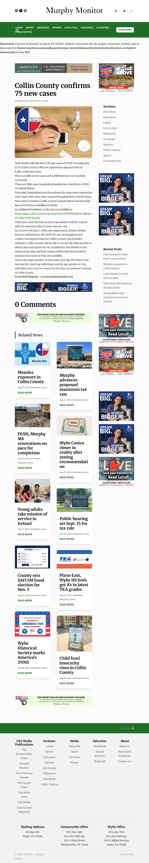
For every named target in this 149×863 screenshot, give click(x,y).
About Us (124, 746)
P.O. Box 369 (33, 832)
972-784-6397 (74, 832)
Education (43, 28)
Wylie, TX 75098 (32, 836)
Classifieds (102, 28)
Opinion (56, 28)
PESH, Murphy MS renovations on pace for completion (32, 443)
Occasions (109, 139)
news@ (45, 276)
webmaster (23, 101)
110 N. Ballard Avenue (116, 840)
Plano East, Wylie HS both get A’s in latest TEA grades (74, 582)
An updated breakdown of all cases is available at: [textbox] (53, 213)
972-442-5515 (116, 832)
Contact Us (124, 761)
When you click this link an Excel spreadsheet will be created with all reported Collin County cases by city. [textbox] (51, 224)
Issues (74, 751)
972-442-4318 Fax (116, 836)
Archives (74, 757)
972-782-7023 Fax (74, 836)
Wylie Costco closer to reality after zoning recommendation (74, 454)
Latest (19, 28)
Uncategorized (112, 160)
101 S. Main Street (74, 840)
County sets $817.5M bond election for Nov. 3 (31, 582)
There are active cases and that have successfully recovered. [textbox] (50, 178)
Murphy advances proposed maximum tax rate (73, 385)
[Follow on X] (20, 10)
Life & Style (71, 28)
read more (25, 392)
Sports (30, 28)
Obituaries (87, 28)
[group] (53, 167)
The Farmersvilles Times (24, 754)
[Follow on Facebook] (16, 10)
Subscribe (125, 29)
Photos (74, 762)
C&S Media (24, 802)
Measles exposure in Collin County (31, 377)
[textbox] (53, 270)
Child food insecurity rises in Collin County (73, 665)
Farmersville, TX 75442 (74, 844)
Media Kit (99, 761)
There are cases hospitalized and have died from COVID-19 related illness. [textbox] (52, 186)
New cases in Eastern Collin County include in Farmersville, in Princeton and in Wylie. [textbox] (53, 203)
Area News (35, 387)
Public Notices (23, 32)
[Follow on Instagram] (25, 10)
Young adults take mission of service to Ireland (32, 516)
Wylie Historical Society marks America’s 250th (31, 653)
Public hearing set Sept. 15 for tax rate (74, 523)
